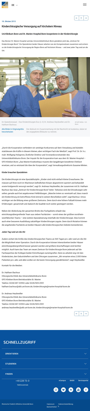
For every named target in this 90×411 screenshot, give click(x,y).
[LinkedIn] (71, 390)
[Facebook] (86, 390)
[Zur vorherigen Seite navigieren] (76, 18)
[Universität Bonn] (5, 5)
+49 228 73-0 (22, 380)
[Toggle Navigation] (84, 4)
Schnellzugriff (20, 342)
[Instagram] (56, 390)
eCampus (62, 380)
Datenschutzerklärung (65, 404)
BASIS (72, 380)
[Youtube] (78, 390)
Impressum (50, 404)
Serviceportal (83, 380)
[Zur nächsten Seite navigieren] (86, 18)
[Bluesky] (63, 390)
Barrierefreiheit (52, 407)
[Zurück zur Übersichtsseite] (81, 18)
